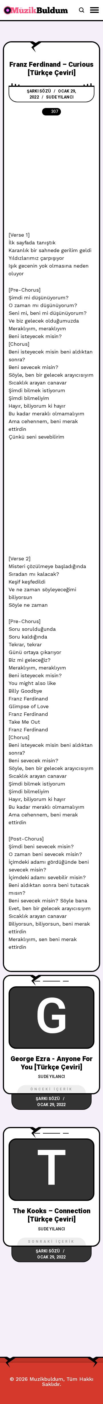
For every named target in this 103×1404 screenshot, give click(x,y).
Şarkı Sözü (39, 91)
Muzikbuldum (46, 1379)
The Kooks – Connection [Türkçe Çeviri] (51, 1215)
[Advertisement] (51, 177)
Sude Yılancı (60, 97)
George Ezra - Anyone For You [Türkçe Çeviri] (52, 1063)
